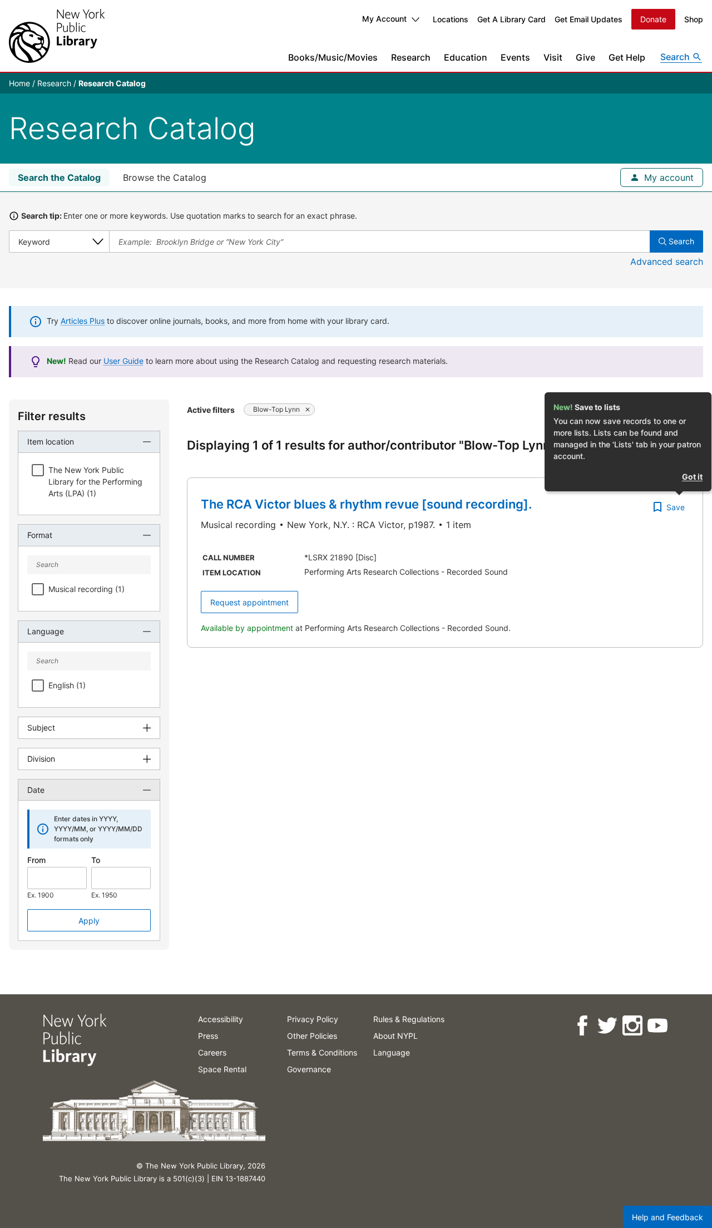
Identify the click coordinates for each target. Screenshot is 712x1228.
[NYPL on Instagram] (631, 1025)
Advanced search (666, 261)
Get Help (627, 57)
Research (411, 57)
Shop (693, 19)
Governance (309, 1069)
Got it (692, 476)
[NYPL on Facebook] (581, 1025)
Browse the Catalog (164, 177)
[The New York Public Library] (57, 36)
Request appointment (249, 602)
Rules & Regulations (408, 1019)
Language (391, 1052)
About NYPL (395, 1035)
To (95, 860)
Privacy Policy (312, 1019)
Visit (552, 57)
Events (515, 57)
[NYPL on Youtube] (657, 1025)
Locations (450, 19)
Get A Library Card (511, 19)
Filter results (52, 416)
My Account (384, 18)
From (36, 860)
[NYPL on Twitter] (606, 1025)
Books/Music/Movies (333, 57)
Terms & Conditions (322, 1052)
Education (465, 57)
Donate (653, 19)
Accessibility (220, 1019)
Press (208, 1035)
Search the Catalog (59, 177)
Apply (89, 920)
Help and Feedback (667, 1217)
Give (585, 57)
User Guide (123, 361)
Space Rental (222, 1069)
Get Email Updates (588, 19)
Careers (212, 1052)
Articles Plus (83, 321)
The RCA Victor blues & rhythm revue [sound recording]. (366, 504)
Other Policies (312, 1035)
